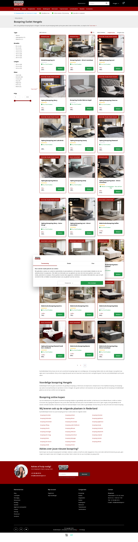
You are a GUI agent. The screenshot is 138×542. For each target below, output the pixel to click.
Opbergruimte (20, 37)
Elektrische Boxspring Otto (79, 306)
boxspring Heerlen (97, 438)
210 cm (19, 66)
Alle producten (19, 18)
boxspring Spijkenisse (97, 421)
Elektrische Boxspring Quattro (51, 306)
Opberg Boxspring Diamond (108, 140)
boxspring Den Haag (45, 435)
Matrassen (55, 9)
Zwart (18, 75)
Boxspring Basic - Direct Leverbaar (81, 60)
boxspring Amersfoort (71, 435)
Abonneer (84, 474)
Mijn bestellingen (52, 495)
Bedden (24, 9)
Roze (18, 84)
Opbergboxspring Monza (49, 181)
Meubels (82, 9)
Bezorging (16, 498)
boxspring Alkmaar (70, 428)
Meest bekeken (101, 32)
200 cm (19, 57)
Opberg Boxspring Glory (49, 100)
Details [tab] (69, 263)
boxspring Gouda (96, 425)
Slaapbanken (31, 9)
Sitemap (16, 511)
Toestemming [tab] (45, 263)
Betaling (16, 502)
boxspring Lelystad (97, 435)
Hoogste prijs (120, 32)
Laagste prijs (111, 32)
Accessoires (89, 9)
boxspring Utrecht (44, 428)
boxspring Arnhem (70, 415)
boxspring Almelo (96, 441)
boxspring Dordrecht (97, 428)
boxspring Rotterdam (45, 418)
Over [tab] (93, 263)
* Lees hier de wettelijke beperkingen (67, 477)
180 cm (19, 55)
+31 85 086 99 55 (36, 473)
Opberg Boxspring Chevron (108, 100)
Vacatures (16, 516)
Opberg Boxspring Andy (78, 181)
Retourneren (17, 500)
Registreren (51, 493)
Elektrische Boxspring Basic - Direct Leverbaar (109, 265)
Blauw (18, 86)
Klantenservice (81, 3)
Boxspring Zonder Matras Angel (80, 100)
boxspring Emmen (70, 445)
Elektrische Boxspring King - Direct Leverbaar (108, 347)
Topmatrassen (64, 9)
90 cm (18, 48)
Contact (16, 509)
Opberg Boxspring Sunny (78, 140)
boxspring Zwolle (44, 445)
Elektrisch (19, 39)
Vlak (17, 35)
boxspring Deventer (97, 415)
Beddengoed (46, 9)
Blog (15, 493)
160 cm (19, 53)
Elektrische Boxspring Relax (108, 306)
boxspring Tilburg (44, 425)
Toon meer (92, 25)
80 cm (18, 46)
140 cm (19, 52)
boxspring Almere (69, 418)
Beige (18, 82)
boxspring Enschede (45, 415)
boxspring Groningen (45, 431)
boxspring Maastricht (97, 431)
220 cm (19, 68)
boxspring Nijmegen (70, 438)
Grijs (18, 81)
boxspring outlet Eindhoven (72, 425)
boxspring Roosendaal (71, 421)
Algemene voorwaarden (20, 507)
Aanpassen (68, 283)
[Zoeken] (106, 3)
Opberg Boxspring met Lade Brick (52, 140)
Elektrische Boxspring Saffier (109, 223)
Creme (18, 79)
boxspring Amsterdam (46, 421)
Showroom (17, 514)
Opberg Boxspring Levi (106, 60)
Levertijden (17, 495)
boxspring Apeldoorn (97, 418)
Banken (39, 9)
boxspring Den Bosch (45, 441)
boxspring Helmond (70, 431)
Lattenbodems (74, 9)
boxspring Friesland (70, 441)
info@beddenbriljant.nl (38, 476)
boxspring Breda (44, 438)
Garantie (16, 504)
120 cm (19, 50)
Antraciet (19, 77)
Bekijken (60, 68)
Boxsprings (17, 9)
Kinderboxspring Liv (48, 60)
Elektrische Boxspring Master (80, 346)
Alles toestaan (92, 283)
